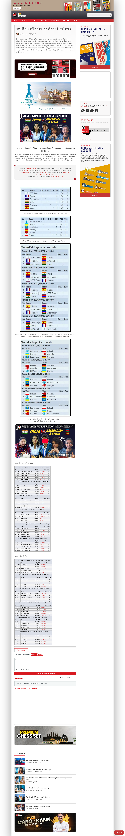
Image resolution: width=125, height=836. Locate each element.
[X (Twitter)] (83, 110)
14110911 (43, 583)
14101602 (43, 585)
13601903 (43, 621)
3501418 (43, 572)
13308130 (42, 532)
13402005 (42, 506)
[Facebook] (92, 110)
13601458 (43, 627)
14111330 (43, 579)
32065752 (42, 546)
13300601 (42, 530)
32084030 (42, 548)
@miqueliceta (25, 172)
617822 (42, 486)
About (76, 20)
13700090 (43, 595)
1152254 (43, 643)
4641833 (43, 607)
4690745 (43, 615)
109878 (43, 566)
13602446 (43, 629)
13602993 (43, 623)
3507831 (43, 570)
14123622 (43, 586)
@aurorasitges (42, 172)
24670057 (43, 613)
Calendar (44, 20)
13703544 (43, 593)
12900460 (43, 609)
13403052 (42, 504)
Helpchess (66, 20)
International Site (86, 139)
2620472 (43, 568)
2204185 (42, 550)
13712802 (43, 597)
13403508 (42, 502)
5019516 (42, 520)
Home (15, 20)
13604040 (43, 625)
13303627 (42, 534)
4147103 (42, 471)
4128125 (42, 473)
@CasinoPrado (31, 168)
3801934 (43, 564)
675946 (42, 487)
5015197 (42, 514)
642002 (42, 489)
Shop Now (95, 67)
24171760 (42, 477)
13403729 (42, 500)
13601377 (42, 542)
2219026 (42, 544)
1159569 (43, 641)
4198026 (42, 479)
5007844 (42, 518)
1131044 (43, 639)
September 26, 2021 (57, 176)
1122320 (43, 636)
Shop (35, 20)
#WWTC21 (66, 172)
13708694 (43, 601)
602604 (42, 493)
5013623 (42, 522)
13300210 (42, 528)
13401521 (42, 507)
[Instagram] (96, 110)
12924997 (43, 611)
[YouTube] (87, 110)
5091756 (42, 516)
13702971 (43, 599)
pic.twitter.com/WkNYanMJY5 (45, 174)
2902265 (42, 491)
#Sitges (26, 170)
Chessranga (55, 20)
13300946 (42, 536)
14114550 (43, 581)
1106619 (43, 638)
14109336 (42, 475)
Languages (24, 20)
